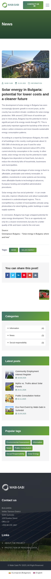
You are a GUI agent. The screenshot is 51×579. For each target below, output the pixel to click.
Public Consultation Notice (27, 396)
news (13, 250)
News (12, 335)
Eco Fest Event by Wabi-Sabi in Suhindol (30, 409)
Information (36, 83)
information (37, 442)
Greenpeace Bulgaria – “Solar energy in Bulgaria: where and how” (25, 235)
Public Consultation (23, 448)
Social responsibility (18, 343)
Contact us (33, 4)
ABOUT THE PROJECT (15, 543)
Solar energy (27, 250)
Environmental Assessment (18, 442)
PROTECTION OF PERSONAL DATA (21, 548)
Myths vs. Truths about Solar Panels (28, 385)
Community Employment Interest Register (27, 373)
